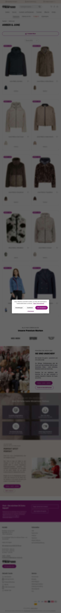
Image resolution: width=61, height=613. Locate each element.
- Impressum (30, 311)
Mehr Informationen (38, 303)
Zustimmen (30, 307)
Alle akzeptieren (41, 307)
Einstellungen (19, 307)
